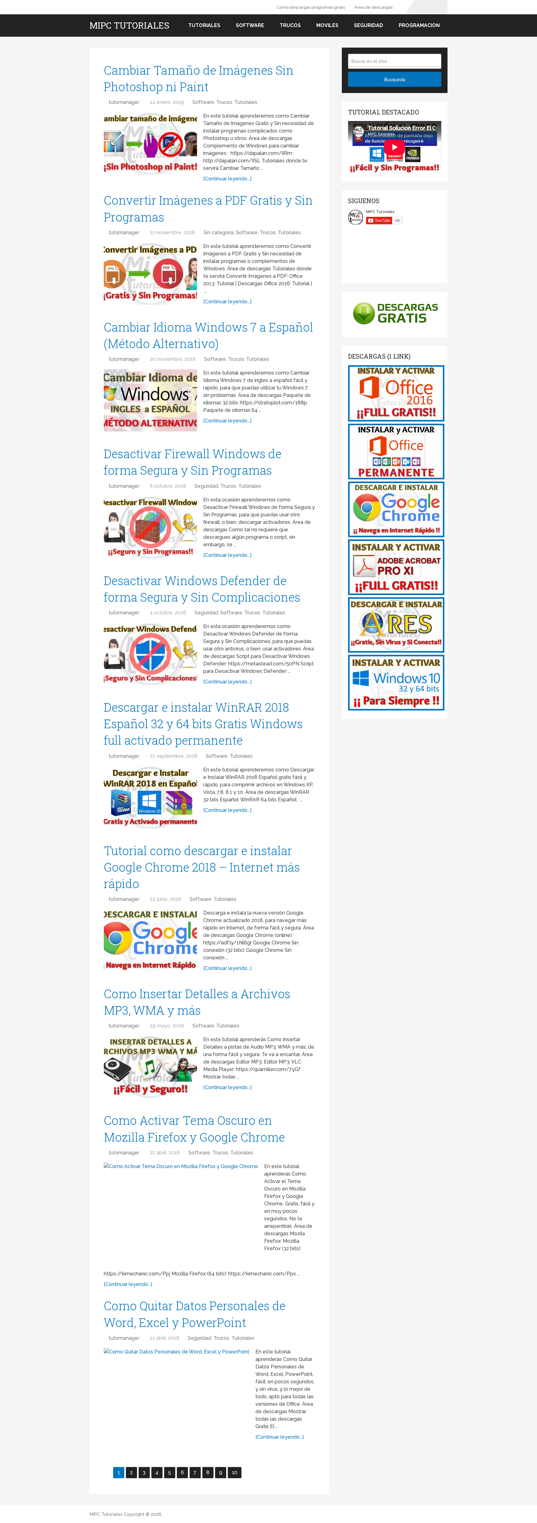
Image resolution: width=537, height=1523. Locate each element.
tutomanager (124, 102)
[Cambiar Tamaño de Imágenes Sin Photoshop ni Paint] (150, 143)
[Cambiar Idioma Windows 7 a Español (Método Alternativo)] (150, 400)
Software (250, 25)
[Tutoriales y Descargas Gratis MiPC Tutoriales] (396, 420)
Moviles (327, 25)
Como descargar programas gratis (311, 7)
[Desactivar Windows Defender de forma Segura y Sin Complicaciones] (150, 654)
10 (234, 1472)
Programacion (419, 25)
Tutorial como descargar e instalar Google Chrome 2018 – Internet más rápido (202, 867)
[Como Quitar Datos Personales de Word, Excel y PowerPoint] (176, 1396)
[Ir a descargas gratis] (394, 327)
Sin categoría (219, 232)
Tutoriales (204, 25)
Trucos (290, 25)
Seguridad (368, 25)
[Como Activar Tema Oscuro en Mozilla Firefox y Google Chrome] (181, 1214)
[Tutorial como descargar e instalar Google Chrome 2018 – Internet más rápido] (150, 940)
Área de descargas (373, 7)
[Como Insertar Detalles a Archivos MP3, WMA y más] (150, 1067)
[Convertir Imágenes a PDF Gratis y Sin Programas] (150, 274)
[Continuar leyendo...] (227, 179)
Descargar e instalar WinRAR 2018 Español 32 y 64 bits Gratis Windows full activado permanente (203, 723)
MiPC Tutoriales (129, 25)
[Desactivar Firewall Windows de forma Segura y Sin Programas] (150, 527)
